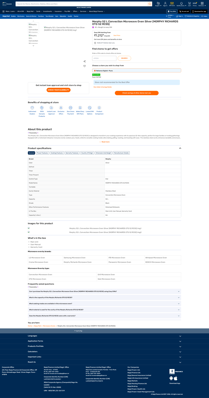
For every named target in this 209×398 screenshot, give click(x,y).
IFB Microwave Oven (117, 258)
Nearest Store (96, 74)
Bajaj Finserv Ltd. (134, 370)
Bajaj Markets (132, 381)
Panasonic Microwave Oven (120, 262)
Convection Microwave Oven (40, 275)
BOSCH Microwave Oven (155, 262)
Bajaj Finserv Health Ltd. (136, 389)
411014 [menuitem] (170, 15)
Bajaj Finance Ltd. (134, 373)
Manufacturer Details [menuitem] (121, 153)
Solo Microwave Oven (106, 279)
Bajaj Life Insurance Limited (138, 378)
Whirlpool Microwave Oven (156, 258)
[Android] (171, 378)
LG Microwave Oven (37, 258)
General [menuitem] (31, 153)
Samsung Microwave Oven (74, 258)
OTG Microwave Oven (37, 279)
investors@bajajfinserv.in (99, 375)
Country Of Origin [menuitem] (87, 153)
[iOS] (175, 378)
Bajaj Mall (37, 326)
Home (30, 326)
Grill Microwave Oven (106, 275)
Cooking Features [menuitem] (57, 153)
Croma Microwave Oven (38, 262)
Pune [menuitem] (169, 17)
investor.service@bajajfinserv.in (59, 373)
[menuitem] (171, 16)
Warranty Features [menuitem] (72, 153)
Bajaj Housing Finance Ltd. (137, 383)
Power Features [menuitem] (42, 153)
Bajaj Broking (132, 386)
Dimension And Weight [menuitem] (103, 153)
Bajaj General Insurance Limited (139, 375)
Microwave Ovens (49, 326)
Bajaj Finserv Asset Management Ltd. (141, 392)
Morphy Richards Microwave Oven (78, 262)
